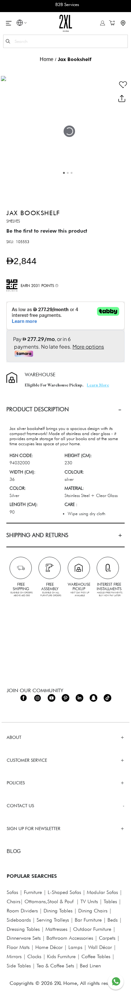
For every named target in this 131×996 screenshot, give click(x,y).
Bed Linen (90, 966)
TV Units (89, 901)
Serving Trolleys (53, 920)
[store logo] (65, 23)
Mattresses (56, 929)
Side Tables (19, 966)
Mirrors (14, 956)
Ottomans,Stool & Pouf (48, 901)
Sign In (102, 23)
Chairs (13, 901)
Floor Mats (18, 947)
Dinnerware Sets (24, 938)
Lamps (75, 947)
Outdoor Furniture (92, 929)
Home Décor (49, 947)
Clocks (34, 956)
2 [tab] (68, 173)
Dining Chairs (92, 911)
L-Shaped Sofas (64, 892)
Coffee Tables (95, 956)
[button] (20, 24)
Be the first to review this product (46, 231)
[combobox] (65, 41)
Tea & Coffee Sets (54, 966)
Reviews (65, 603)
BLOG (14, 851)
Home (46, 59)
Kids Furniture (61, 956)
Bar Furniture (88, 920)
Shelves (13, 221)
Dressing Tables (23, 929)
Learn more (98, 385)
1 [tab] (64, 173)
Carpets (107, 938)
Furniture (33, 892)
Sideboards (19, 920)
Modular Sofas (102, 892)
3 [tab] (71, 173)
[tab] (65, 409)
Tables (110, 901)
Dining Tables (58, 911)
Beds (112, 920)
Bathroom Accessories (69, 938)
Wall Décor (100, 947)
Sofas (12, 892)
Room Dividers (22, 911)
